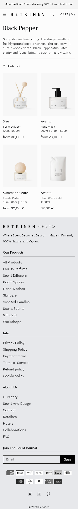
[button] (4, 14)
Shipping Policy (15, 349)
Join (67, 459)
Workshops (12, 322)
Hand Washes (14, 289)
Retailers (10, 417)
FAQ (6, 436)
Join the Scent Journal (19, 4)
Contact (9, 410)
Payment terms (15, 356)
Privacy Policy (13, 343)
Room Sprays (13, 282)
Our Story (10, 397)
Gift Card (10, 315)
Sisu (6, 121)
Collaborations (14, 430)
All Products (12, 262)
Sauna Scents (14, 308)
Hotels (8, 423)
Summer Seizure (15, 193)
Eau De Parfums (15, 269)
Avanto (46, 121)
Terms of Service (15, 363)
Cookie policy (13, 376)
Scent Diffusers (15, 275)
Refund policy (13, 369)
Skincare (10, 295)
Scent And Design (17, 403)
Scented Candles (16, 302)
